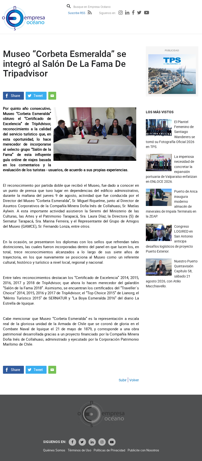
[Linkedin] (127, 13)
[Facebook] (133, 13)
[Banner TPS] (172, 74)
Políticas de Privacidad (109, 450)
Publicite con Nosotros (143, 450)
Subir (123, 380)
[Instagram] (120, 13)
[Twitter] (139, 13)
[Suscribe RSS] (90, 13)
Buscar (69, 6)
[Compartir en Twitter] (36, 94)
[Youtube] (146, 13)
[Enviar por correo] (52, 94)
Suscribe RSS (76, 13)
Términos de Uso (79, 450)
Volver (134, 380)
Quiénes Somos (54, 450)
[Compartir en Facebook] (13, 94)
